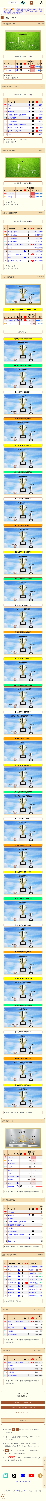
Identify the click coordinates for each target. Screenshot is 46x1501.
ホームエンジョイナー (15, 128)
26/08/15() (40, 238)
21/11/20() (33, 1279)
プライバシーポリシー (23, 1481)
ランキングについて (24, 1412)
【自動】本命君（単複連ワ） (17, 115)
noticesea (11, 67)
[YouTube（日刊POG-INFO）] (31, 1475)
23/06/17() (34, 1273)
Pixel (9, 70)
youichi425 (12, 1164)
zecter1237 (12, 118)
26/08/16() (40, 232)
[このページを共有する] (3, 1496)
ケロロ (10, 1173)
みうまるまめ (12, 121)
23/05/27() (34, 1296)
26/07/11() (33, 1283)
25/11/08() (34, 1267)
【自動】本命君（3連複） (16, 1234)
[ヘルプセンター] (40, 1475)
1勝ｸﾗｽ (41, 1279)
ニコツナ (11, 193)
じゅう (10, 248)
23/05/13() (34, 1286)
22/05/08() (34, 1270)
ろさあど (11, 1160)
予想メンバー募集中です (23, 1402)
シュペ (10, 1183)
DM (18, 1491)
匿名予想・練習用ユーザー (17, 1225)
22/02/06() (34, 1276)
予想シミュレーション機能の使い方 (23, 1407)
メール (25, 1491)
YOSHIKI (11, 1176)
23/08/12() (34, 1292)
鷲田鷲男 (11, 1186)
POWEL (10, 1180)
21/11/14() (33, 1289)
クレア (10, 1170)
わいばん (11, 197)
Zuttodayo (11, 1241)
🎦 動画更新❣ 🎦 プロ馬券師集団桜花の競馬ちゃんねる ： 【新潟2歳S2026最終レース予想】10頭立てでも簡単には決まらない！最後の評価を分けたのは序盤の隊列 (23, 11)
